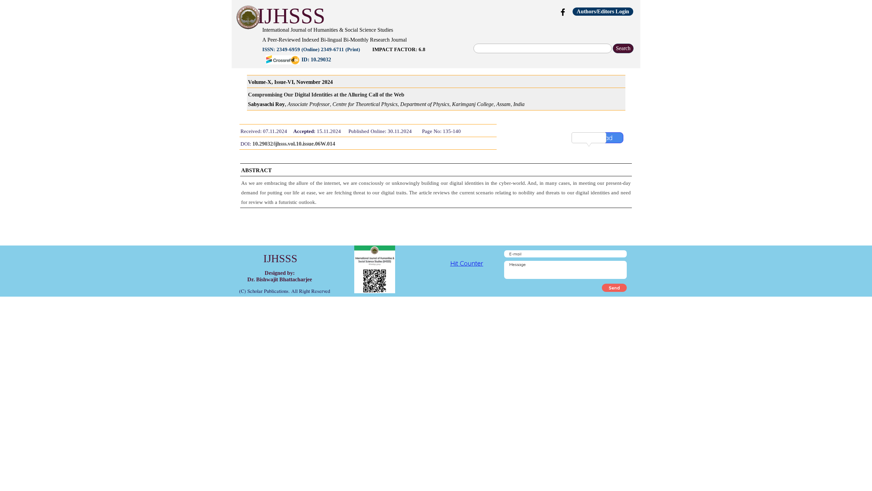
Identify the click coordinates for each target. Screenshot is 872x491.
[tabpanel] (396, 44)
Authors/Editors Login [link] (603, 11)
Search (623, 48)
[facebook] (563, 11)
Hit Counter (466, 263)
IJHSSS (291, 16)
